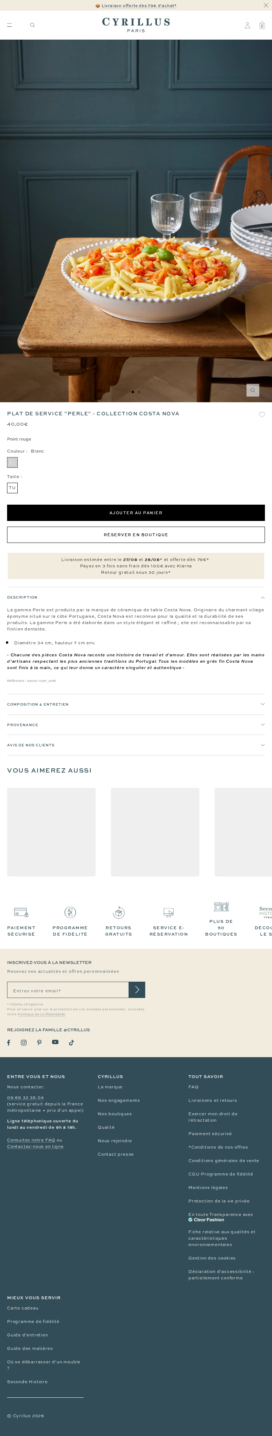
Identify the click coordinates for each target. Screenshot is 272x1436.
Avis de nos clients (31, 744)
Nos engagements (119, 1100)
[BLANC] (12, 462)
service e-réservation (168, 931)
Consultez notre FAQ (31, 1140)
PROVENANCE (22, 724)
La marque (110, 1087)
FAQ (193, 1087)
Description (22, 597)
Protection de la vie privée (219, 1201)
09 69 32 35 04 (25, 1097)
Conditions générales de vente (223, 1160)
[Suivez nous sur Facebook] (8, 1043)
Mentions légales (208, 1187)
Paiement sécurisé (210, 1134)
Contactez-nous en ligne (35, 1146)
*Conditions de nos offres (218, 1147)
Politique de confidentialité (41, 1014)
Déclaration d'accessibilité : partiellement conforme (221, 1275)
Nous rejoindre (115, 1141)
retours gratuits (118, 931)
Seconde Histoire (27, 1382)
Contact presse (116, 1154)
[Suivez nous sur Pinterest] (39, 1042)
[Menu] (9, 25)
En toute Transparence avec (221, 1214)
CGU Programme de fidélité (220, 1174)
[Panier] (262, 25)
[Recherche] (32, 25)
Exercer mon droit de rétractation (213, 1117)
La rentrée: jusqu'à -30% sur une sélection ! (135, 7)
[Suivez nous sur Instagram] (24, 1042)
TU (12, 487)
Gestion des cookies (212, 1258)
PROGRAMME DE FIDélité (70, 931)
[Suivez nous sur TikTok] (71, 1042)
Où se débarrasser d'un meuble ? (43, 1365)
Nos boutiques (115, 1114)
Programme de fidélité (33, 1321)
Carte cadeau (23, 1308)
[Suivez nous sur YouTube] (55, 1042)
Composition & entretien (38, 704)
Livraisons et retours (212, 1100)
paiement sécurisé (21, 931)
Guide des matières (30, 1348)
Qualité (106, 1127)
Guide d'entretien (27, 1335)
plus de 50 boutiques (221, 927)
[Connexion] (247, 25)
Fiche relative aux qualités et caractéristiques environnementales (222, 1238)
